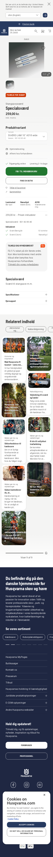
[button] (43, 48)
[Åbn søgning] (36, 31)
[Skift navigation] (49, 31)
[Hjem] (4, 31)
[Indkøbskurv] (42, 31)
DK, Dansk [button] (14, 32)
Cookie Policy (13, 819)
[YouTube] (40, 785)
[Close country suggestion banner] (49, 4)
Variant (11, 132)
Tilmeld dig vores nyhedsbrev (23, 264)
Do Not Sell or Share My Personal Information (26, 832)
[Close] (44, 795)
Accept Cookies (26, 825)
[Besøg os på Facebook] (13, 785)
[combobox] (26, 136)
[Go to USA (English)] (45, 15)
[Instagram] (26, 785)
